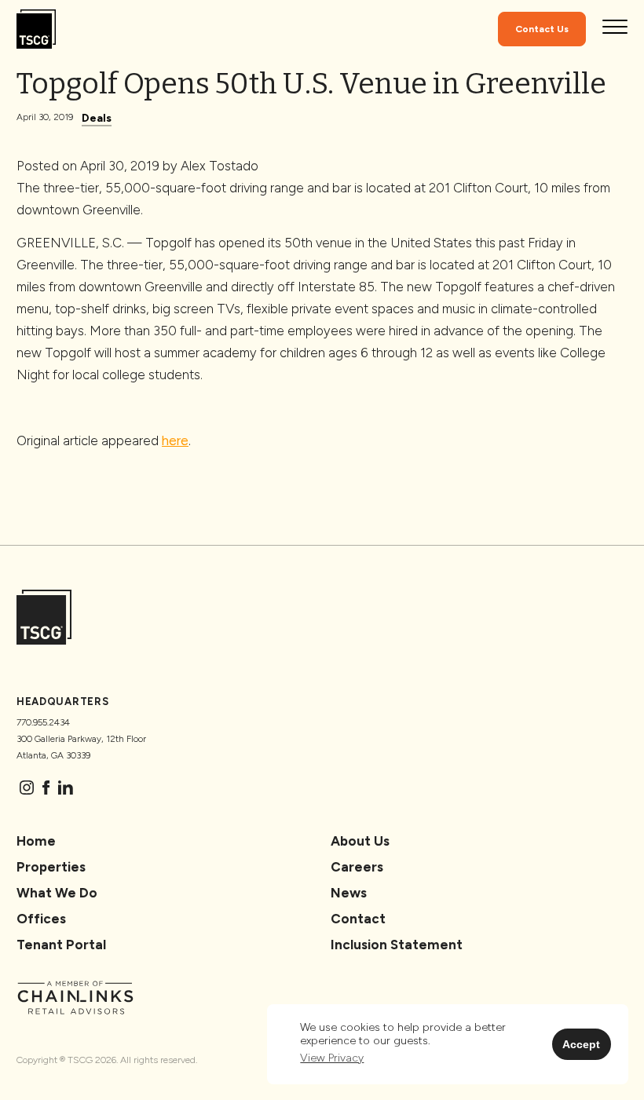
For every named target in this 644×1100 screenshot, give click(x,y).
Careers (357, 867)
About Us (360, 841)
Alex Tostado (219, 166)
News (349, 893)
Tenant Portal (61, 944)
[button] (332, 1058)
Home (36, 841)
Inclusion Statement (397, 944)
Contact (358, 918)
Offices (41, 918)
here (175, 440)
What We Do (56, 893)
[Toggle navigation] (615, 29)
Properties (51, 867)
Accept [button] (581, 1044)
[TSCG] (36, 29)
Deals (97, 118)
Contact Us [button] (542, 29)
